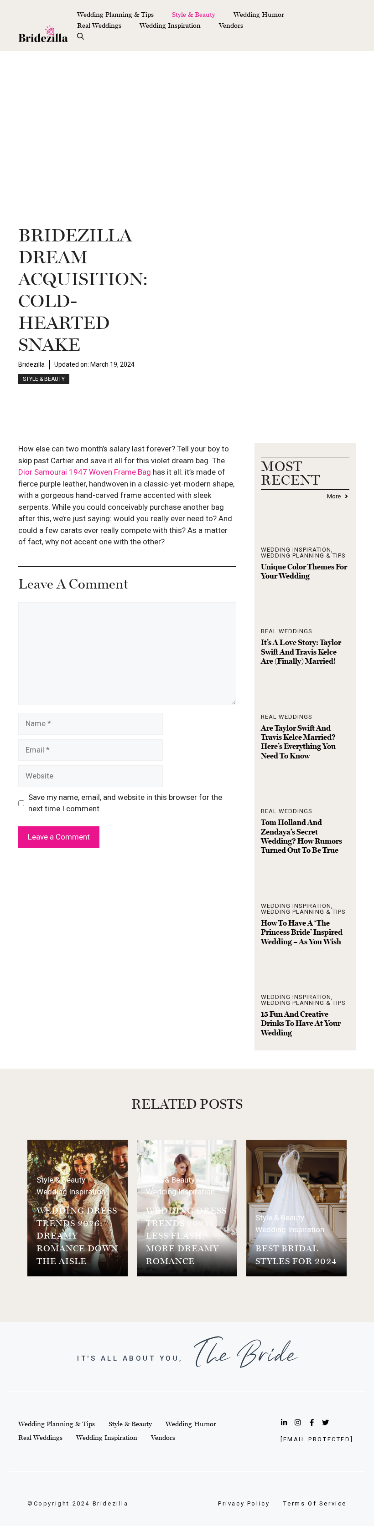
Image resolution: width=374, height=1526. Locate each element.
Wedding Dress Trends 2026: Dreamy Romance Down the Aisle (77, 1235)
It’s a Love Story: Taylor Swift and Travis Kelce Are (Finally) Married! (301, 652)
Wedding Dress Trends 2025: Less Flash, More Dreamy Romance (186, 1235)
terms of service (315, 1503)
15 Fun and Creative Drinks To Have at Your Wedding (301, 1023)
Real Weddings (99, 25)
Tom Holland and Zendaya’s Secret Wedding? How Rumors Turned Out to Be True (301, 836)
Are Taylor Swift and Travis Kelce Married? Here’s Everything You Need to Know (298, 741)
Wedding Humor (259, 14)
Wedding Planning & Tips (115, 14)
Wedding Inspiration (170, 25)
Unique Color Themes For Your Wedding (304, 571)
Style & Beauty (193, 14)
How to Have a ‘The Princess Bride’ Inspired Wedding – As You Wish (302, 932)
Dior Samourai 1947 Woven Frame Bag (84, 471)
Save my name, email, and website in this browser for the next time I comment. (125, 803)
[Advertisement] (187, 119)
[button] (80, 36)
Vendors (231, 25)
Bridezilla (31, 364)
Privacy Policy (244, 1503)
